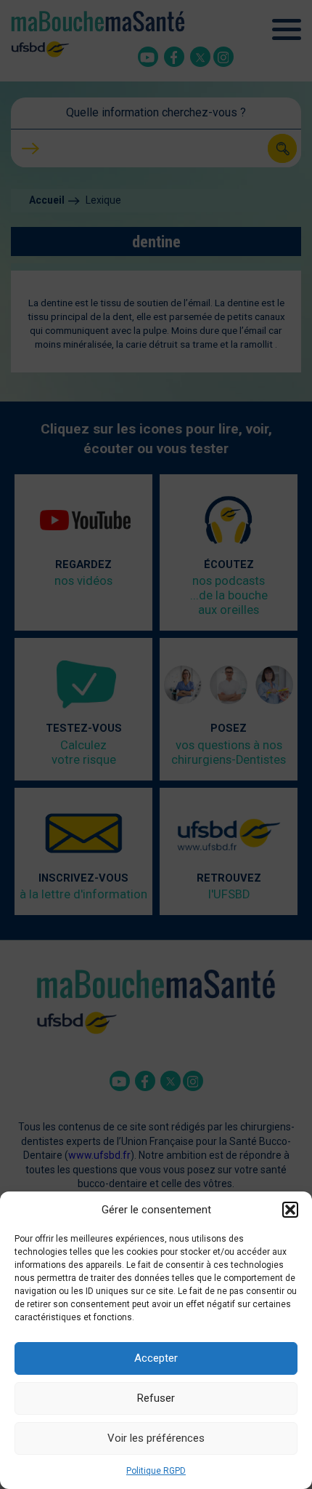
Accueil (47, 200)
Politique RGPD (156, 1471)
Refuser (156, 1398)
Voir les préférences (156, 1438)
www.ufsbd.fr (99, 1155)
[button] (290, 1209)
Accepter (156, 1358)
